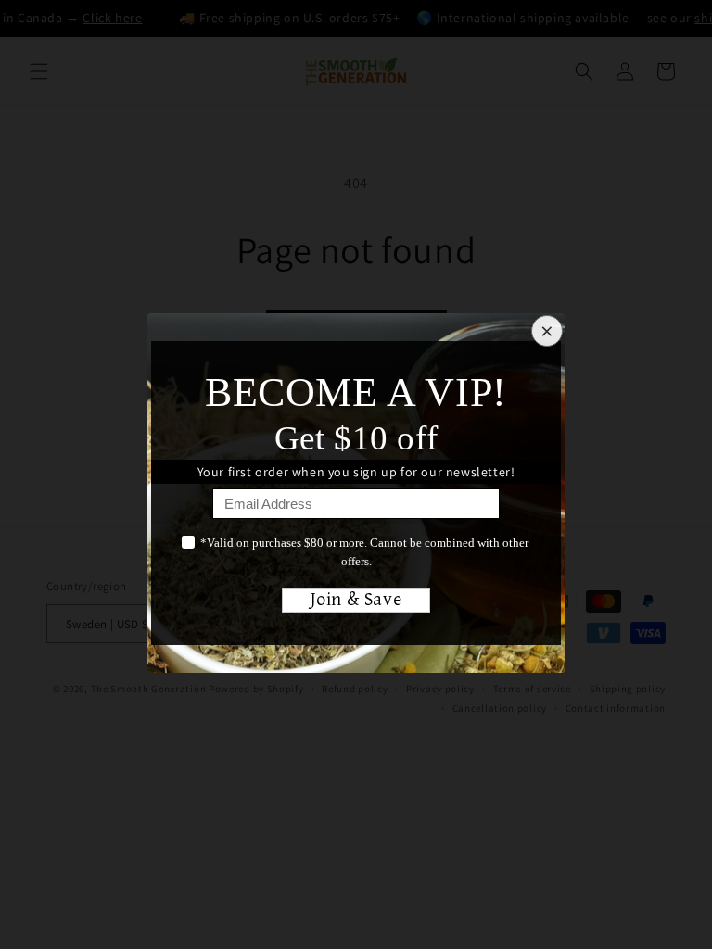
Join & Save (356, 600)
